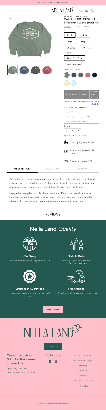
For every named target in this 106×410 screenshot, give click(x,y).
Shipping (67, 26)
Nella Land (49, 403)
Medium (83, 35)
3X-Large (87, 47)
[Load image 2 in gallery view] (24, 70)
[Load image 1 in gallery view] (13, 70)
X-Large (83, 41)
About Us (83, 370)
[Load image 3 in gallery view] (36, 70)
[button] (99, 10)
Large (69, 41)
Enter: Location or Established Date (78, 116)
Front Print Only (74, 58)
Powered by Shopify (60, 403)
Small (69, 35)
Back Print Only (74, 64)
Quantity (67, 126)
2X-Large (71, 47)
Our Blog (84, 385)
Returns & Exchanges (83, 360)
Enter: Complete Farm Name (75, 107)
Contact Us (53, 346)
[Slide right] (50, 72)
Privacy (83, 375)
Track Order (53, 309)
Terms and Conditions (83, 380)
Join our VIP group (83, 355)
